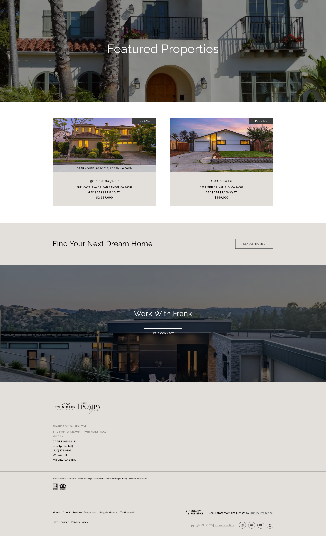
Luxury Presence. (261, 512)
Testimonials (127, 512)
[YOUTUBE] (260, 525)
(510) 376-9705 (62, 450)
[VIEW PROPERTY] (104, 157)
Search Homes (254, 243)
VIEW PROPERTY (104, 160)
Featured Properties (84, 512)
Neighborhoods (108, 512)
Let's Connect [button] (163, 333)
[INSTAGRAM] (242, 525)
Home (56, 512)
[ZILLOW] (270, 525)
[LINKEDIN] (251, 525)
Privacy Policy (79, 521)
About (66, 512)
